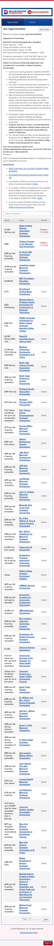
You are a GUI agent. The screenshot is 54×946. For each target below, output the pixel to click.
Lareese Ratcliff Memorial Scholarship (26, 782)
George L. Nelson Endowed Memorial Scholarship (27, 714)
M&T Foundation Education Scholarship (26, 281)
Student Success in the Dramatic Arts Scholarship (26, 244)
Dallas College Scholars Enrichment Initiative (25, 575)
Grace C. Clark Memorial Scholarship (25, 728)
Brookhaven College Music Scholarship (25, 291)
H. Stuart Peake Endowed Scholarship (26, 742)
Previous (36, 919)
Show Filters (44, 29)
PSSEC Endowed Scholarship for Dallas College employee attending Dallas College (27, 324)
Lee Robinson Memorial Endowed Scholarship (25, 794)
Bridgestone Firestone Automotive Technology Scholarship (24, 560)
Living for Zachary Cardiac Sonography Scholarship (26, 811)
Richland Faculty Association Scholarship (26, 391)
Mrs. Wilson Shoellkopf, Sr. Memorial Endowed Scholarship (26, 536)
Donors (32, 22)
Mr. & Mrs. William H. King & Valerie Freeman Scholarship (27, 522)
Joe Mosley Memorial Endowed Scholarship (24, 482)
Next (46, 919)
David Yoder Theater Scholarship (24, 690)
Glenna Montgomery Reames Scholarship (25, 443)
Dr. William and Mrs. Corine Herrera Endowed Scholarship (27, 701)
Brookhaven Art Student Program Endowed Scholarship (27, 638)
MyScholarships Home (29, 932)
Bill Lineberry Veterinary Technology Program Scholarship (25, 623)
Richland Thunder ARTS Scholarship (25, 402)
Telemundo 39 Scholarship (25, 548)
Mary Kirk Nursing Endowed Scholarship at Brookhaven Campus (25, 830)
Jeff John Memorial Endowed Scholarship (24, 469)
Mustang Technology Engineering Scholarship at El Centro (27, 352)
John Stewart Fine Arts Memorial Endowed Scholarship (25, 768)
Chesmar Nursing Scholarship (27, 648)
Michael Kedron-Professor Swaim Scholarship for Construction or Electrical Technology (27, 306)
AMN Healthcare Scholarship (26, 611)
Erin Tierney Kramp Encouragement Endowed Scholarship (26, 415)
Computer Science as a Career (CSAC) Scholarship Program (25, 676)
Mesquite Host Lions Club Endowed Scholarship (25, 509)
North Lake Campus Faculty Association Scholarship (26, 366)
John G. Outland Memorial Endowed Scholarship (26, 495)
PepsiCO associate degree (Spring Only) (26, 339)
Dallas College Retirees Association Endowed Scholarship (25, 230)
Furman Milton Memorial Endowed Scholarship (25, 430)
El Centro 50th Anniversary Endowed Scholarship (25, 256)
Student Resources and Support (21, 207)
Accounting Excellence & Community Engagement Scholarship (25, 599)
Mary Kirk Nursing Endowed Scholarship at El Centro (27, 847)
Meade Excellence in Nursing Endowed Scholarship (25, 863)
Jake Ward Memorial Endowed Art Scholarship (25, 456)
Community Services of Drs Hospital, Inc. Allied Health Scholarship (26, 660)
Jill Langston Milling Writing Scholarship (26, 755)
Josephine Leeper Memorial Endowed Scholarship (27, 269)
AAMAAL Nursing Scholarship (27, 586)
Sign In (48, 943)
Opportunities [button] (12, 22)
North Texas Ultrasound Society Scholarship (24, 379)
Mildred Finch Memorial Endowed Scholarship (25, 909)
